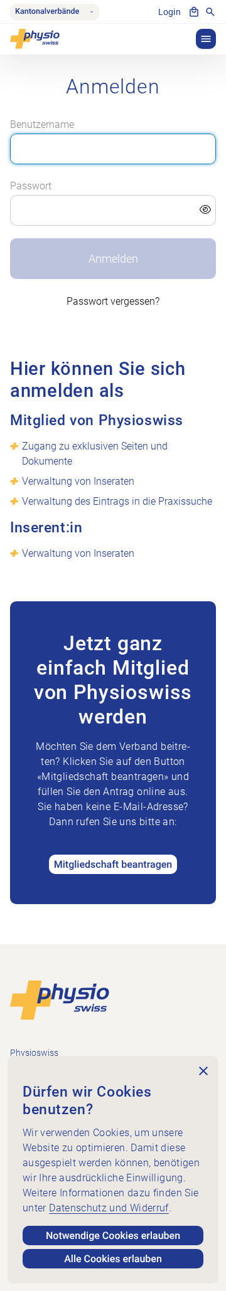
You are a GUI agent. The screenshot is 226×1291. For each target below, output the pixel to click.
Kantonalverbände (47, 11)
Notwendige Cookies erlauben (113, 1235)
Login (169, 12)
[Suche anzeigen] (210, 12)
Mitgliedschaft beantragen (113, 864)
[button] (206, 39)
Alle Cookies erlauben (113, 1259)
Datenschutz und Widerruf (109, 1208)
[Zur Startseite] (59, 1000)
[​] (113, 210)
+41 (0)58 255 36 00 (113, 837)
